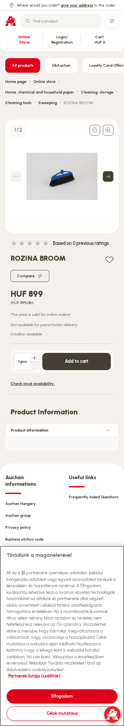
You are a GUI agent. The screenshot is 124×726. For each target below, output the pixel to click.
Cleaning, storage (97, 92)
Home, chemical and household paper (39, 92)
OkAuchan (61, 65)
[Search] (27, 21)
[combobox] (61, 21)
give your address (77, 5)
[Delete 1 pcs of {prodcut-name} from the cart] (34, 365)
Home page (15, 81)
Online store (44, 81)
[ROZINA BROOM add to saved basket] (109, 259)
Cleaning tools (18, 102)
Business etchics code (24, 539)
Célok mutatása (62, 713)
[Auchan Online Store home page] (10, 21)
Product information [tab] (29, 430)
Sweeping (47, 102)
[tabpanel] (62, 441)
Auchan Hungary (20, 503)
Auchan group (18, 515)
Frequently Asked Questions (93, 497)
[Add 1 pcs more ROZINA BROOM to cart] (34, 358)
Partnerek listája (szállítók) (34, 675)
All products (22, 65)
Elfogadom (62, 696)
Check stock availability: (33, 383)
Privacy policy (18, 527)
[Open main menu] (112, 21)
